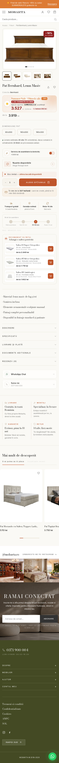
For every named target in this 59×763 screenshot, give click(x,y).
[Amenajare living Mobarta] (35, 570)
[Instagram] (3, 732)
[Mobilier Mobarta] (12, 570)
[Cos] (55, 12)
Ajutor (29, 679)
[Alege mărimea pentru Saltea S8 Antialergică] (50, 276)
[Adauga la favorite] (54, 87)
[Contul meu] (43, 12)
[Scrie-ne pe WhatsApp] (52, 756)
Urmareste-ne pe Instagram (38, 554)
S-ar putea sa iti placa (13, 461)
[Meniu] (3, 12)
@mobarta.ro (10, 554)
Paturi (11, 25)
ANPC (5, 718)
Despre (29, 665)
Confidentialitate (11, 709)
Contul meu (29, 686)
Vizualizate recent (36, 461)
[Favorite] (49, 12)
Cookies (6, 714)
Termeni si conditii (12, 704)
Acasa (4, 25)
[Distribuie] (48, 87)
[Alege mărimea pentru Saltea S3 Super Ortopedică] (50, 249)
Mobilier (29, 672)
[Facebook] (9, 732)
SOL (4, 723)
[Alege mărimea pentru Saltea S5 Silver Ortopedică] (50, 262)
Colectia (10, 92)
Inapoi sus (12, 742)
